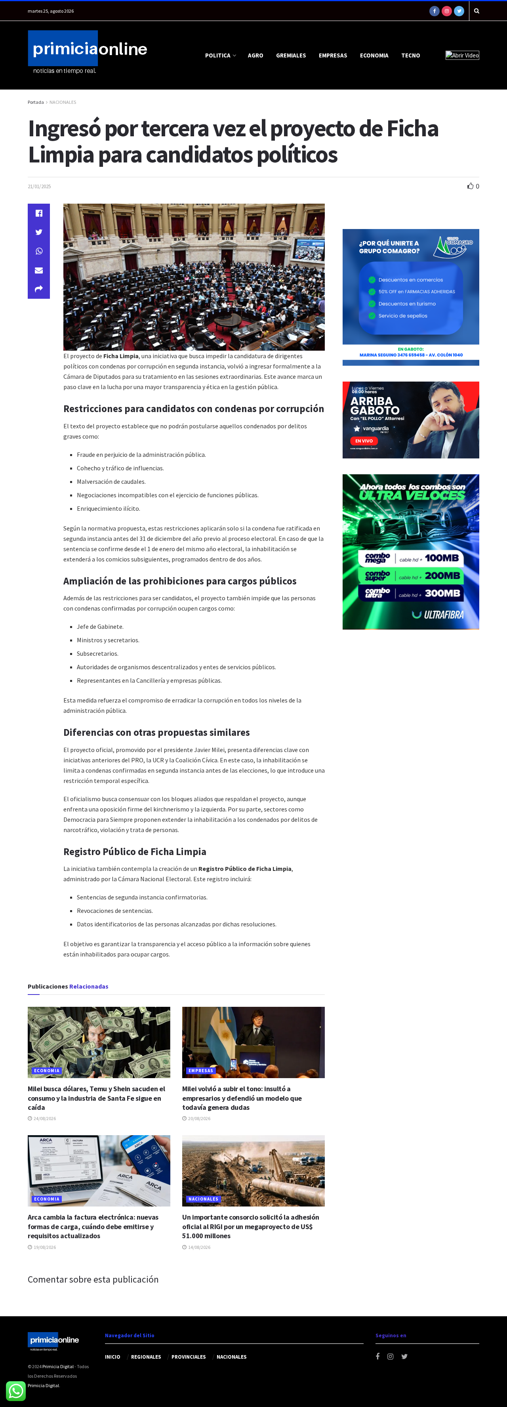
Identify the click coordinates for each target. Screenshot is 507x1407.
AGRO (255, 55)
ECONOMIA (374, 55)
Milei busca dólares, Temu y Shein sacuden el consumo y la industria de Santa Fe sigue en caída (96, 1098)
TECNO (410, 55)
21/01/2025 (39, 186)
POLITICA (218, 55)
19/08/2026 (44, 1247)
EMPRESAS (333, 55)
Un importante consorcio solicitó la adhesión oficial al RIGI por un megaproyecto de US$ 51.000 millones (250, 1226)
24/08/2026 (44, 1118)
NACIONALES (63, 102)
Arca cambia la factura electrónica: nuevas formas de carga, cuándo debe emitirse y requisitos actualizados (93, 1226)
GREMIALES (291, 55)
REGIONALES (146, 1357)
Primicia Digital (58, 1366)
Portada (36, 102)
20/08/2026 (198, 1118)
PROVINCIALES (189, 1357)
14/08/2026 (198, 1247)
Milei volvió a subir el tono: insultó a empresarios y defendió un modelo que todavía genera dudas (242, 1098)
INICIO (112, 1357)
